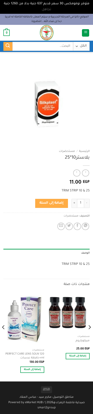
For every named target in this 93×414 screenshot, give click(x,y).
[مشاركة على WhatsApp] (85, 226)
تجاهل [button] (46, 10)
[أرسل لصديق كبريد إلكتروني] (61, 226)
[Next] (3, 336)
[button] (85, 33)
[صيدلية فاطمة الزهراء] (46, 33)
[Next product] (85, 172)
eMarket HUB (34, 402)
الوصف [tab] (85, 253)
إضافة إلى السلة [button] (77, 356)
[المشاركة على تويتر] (69, 226)
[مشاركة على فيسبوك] (77, 226)
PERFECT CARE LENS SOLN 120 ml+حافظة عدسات (24, 356)
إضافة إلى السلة (51, 203)
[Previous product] (76, 172)
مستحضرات (67, 151)
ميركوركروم (83, 340)
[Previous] (89, 336)
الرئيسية (84, 151)
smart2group (46, 407)
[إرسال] (7, 46)
